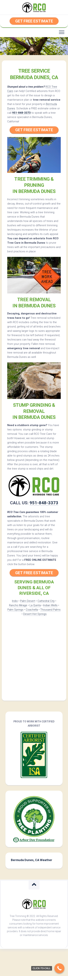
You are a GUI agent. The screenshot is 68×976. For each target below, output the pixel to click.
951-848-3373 (21, 112)
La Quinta (35, 605)
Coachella (32, 609)
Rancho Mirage (18, 605)
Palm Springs (15, 609)
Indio (15, 601)
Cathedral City (46, 601)
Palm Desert (27, 601)
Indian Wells (50, 605)
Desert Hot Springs (35, 614)
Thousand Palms (50, 609)
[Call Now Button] (59, 968)
